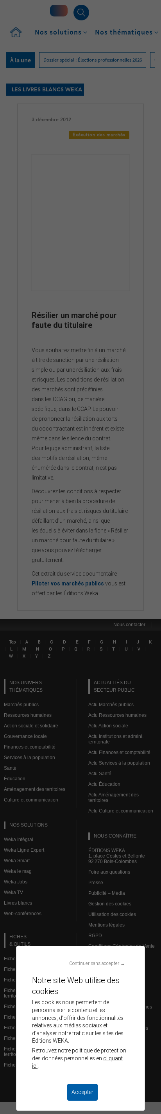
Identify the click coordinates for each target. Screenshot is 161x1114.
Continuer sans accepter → (97, 963)
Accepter (82, 1092)
